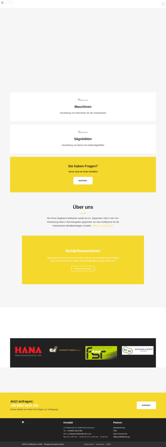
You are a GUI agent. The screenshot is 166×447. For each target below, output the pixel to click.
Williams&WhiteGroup (121, 437)
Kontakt (83, 181)
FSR (115, 431)
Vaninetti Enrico (119, 428)
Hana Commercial (120, 434)
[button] (163, 4)
